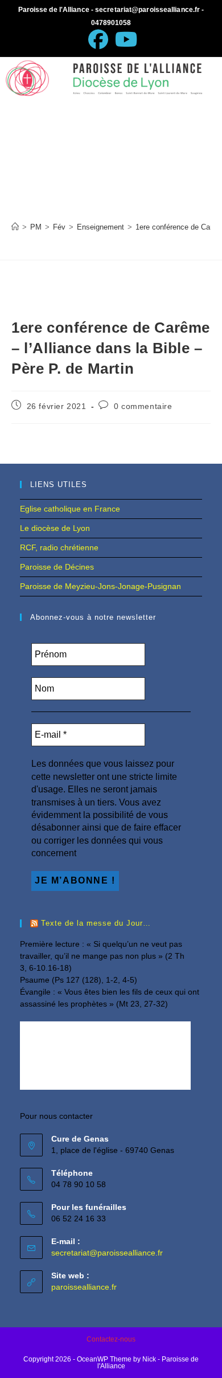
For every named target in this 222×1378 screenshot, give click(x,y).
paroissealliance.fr (84, 1286)
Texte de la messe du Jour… (96, 923)
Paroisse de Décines (57, 566)
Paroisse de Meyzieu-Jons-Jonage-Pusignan (100, 586)
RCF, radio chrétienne (59, 547)
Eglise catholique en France (70, 508)
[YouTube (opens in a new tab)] (124, 40)
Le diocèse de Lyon (55, 528)
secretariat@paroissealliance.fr (107, 1252)
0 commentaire (143, 406)
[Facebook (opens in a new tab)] (98, 40)
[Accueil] (15, 227)
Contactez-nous (111, 1339)
